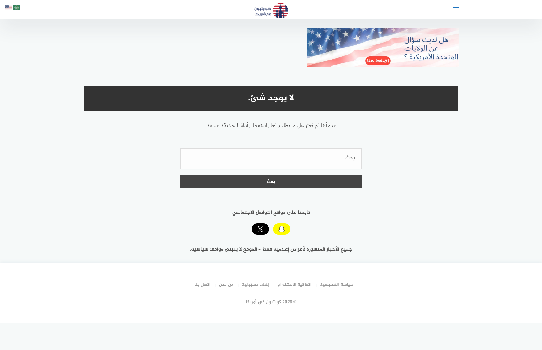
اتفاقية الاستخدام (294, 285)
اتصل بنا (202, 285)
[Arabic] (17, 8)
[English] (9, 8)
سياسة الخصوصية (337, 285)
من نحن (226, 285)
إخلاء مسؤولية (255, 285)
